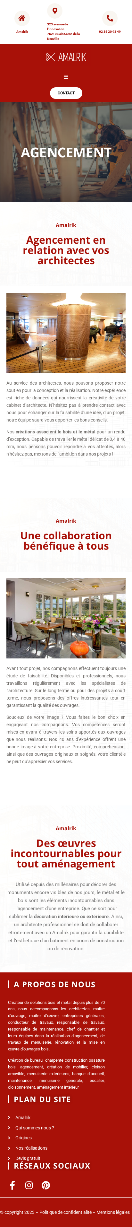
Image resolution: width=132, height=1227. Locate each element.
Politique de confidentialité (65, 1212)
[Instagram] (29, 1185)
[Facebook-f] (12, 1185)
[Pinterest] (45, 1185)
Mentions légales (113, 1212)
